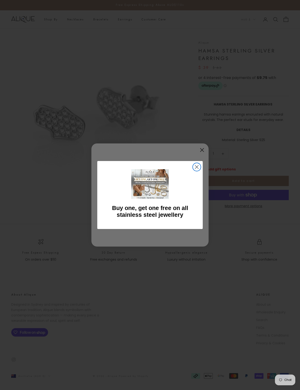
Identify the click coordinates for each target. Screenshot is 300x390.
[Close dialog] (197, 167)
